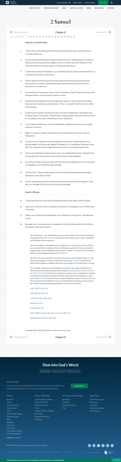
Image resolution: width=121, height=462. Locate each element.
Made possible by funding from (92, 452)
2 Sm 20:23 (43, 313)
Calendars (93, 405)
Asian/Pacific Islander (14, 414)
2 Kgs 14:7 (40, 308)
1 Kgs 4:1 (53, 313)
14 (43, 37)
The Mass (38, 419)
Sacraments (39, 414)
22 (68, 37)
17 (52, 37)
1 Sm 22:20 (70, 271)
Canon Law (11, 425)
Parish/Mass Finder (97, 399)
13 (40, 37)
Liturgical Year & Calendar (44, 411)
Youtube (98, 445)
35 (31, 273)
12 (37, 37)
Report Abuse (90, 3)
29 (92, 271)
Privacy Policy (66, 330)
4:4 (44, 278)
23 (71, 37)
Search (111, 2)
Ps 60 (77, 263)
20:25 (45, 273)
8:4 (33, 303)
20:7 (46, 318)
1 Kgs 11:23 (47, 298)
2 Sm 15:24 (87, 271)
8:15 (33, 313)
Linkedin (103, 445)
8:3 (33, 293)
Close (115, 460)
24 (74, 37)
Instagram (107, 445)
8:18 (33, 318)
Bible (9, 419)
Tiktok (112, 445)
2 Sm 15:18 (40, 318)
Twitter (89, 445)
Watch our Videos (74, 371)
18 (55, 37)
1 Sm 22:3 (61, 253)
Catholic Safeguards (14, 434)
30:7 (80, 271)
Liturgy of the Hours (42, 416)
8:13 (33, 258)
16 (49, 37)
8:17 (33, 268)
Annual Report (12, 408)
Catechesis (11, 428)
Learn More (79, 386)
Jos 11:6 (38, 303)
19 (58, 37)
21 (65, 37)
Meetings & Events (69, 405)
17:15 (35, 273)
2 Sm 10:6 (38, 298)
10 (31, 37)
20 (61, 37)
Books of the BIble (41, 402)
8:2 (32, 245)
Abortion (10, 399)
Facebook (94, 445)
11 (34, 37)
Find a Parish (77, 3)
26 (48, 313)
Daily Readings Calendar (70, 3)
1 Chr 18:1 (51, 238)
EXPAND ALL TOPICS (13, 437)
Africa (9, 402)
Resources (94, 402)
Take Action (66, 399)
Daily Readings (62, 3)
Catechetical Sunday (14, 431)
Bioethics (10, 422)
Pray (64, 408)
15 (46, 37)
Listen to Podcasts (59, 371)
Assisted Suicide (13, 416)
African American (13, 405)
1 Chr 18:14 (63, 313)
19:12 (40, 273)
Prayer (37, 408)
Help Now (103, 2)
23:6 (76, 271)
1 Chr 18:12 (76, 260)
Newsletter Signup (97, 408)
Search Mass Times (41, 405)
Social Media (94, 411)
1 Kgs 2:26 (38, 278)
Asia (8, 411)
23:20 (54, 318)
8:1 (32, 235)
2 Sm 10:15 (41, 293)
